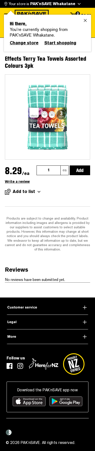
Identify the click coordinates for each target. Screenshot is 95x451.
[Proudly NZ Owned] (74, 364)
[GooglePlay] (65, 401)
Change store (24, 43)
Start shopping (60, 43)
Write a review (17, 182)
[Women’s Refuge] (9, 432)
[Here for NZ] (43, 364)
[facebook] (9, 366)
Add (80, 170)
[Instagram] (20, 366)
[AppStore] (29, 401)
